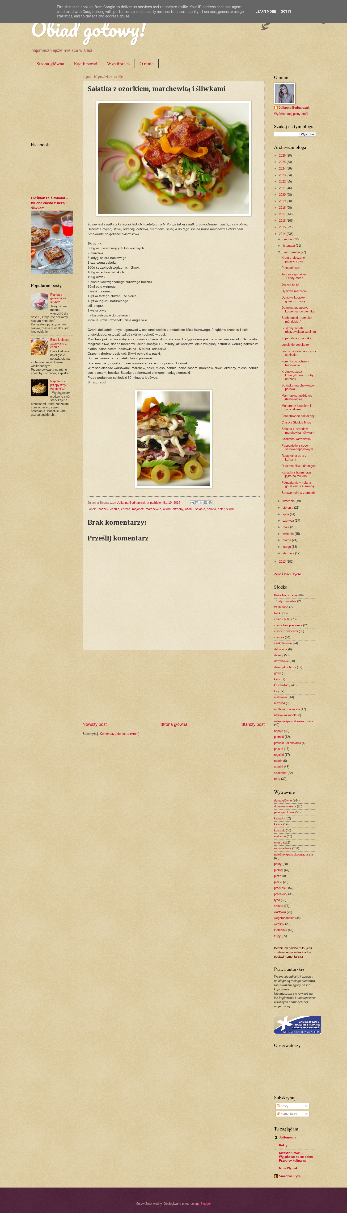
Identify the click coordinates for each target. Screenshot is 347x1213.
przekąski (280, 888)
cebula (114, 509)
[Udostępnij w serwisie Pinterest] (210, 502)
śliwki (230, 509)
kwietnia (289, 534)
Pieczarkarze (291, 268)
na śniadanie (282, 848)
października (292, 252)
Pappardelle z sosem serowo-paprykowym (297, 447)
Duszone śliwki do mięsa (299, 466)
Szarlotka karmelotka (296, 439)
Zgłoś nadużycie (287, 574)
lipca (286, 514)
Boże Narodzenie (285, 595)
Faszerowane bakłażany (298, 416)
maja (286, 527)
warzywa (280, 912)
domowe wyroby (285, 806)
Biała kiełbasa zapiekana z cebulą (59, 343)
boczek (103, 509)
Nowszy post (95, 724)
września (289, 501)
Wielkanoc (281, 607)
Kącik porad (85, 63)
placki (278, 882)
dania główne (283, 800)
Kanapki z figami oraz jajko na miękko (296, 474)
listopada (289, 245)
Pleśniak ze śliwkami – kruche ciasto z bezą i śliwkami (49, 203)
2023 (283, 175)
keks (277, 679)
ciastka (279, 637)
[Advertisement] (173, 685)
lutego (287, 546)
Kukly (283, 1145)
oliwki (167, 509)
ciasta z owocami (286, 631)
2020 (283, 194)
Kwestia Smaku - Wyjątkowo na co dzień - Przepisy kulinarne (297, 1156)
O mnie (147, 63)
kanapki (279, 818)
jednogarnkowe (284, 812)
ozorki (189, 509)
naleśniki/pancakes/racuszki (293, 721)
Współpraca (118, 63)
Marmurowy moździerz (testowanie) (297, 397)
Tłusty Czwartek (285, 601)
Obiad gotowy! (88, 28)
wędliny (279, 924)
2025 (283, 162)
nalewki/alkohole (285, 715)
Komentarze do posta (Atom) (119, 733)
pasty (278, 864)
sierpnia (288, 507)
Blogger (205, 1203)
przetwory (280, 894)
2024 (283, 168)
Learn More (266, 11)
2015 (283, 227)
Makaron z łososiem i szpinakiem (296, 407)
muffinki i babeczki (287, 709)
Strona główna (50, 63)
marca (287, 540)
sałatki (211, 509)
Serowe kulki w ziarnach (298, 492)
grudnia (288, 239)
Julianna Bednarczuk (294, 107)
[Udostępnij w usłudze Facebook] (205, 502)
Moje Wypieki (289, 1168)
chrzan (125, 509)
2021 (283, 188)
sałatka (200, 509)
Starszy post (253, 724)
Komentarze (288, 1113)
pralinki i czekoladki (287, 743)
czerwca (289, 520)
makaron (280, 836)
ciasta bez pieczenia (288, 625)
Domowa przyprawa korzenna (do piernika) (298, 309)
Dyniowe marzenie (294, 291)
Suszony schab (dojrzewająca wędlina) (299, 329)
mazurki (279, 703)
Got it (286, 11)
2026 (283, 155)
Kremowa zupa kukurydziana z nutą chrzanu (297, 375)
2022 (283, 181)
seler (221, 509)
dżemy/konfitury (285, 667)
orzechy (178, 509)
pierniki (279, 737)
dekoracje (280, 649)
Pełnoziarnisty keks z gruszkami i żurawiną (298, 484)
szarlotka (280, 773)
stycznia (289, 553)
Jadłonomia (287, 1137)
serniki (278, 767)
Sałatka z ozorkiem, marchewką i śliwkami (298, 430)
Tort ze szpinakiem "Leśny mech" (295, 276)
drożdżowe (281, 661)
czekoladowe (283, 643)
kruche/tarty (282, 685)
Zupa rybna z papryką (296, 338)
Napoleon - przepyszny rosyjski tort (58, 384)
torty (277, 779)
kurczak (279, 830)
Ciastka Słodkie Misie (296, 422)
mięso (278, 842)
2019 (283, 201)
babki (277, 613)
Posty (283, 1106)
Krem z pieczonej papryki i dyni (293, 259)
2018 (283, 207)
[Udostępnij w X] (201, 502)
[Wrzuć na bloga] (196, 502)
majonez (138, 509)
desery (278, 655)
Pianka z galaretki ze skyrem (58, 298)
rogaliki (279, 754)
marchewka (153, 509)
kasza (278, 824)
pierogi (278, 870)
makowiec (281, 697)
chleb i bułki (282, 619)
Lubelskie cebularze (295, 344)
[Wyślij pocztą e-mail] (192, 502)
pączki (278, 749)
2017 (283, 214)
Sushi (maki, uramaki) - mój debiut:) (297, 319)
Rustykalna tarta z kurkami (294, 457)
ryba (277, 900)
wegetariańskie (284, 918)
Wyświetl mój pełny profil (291, 114)
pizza (277, 876)
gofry (277, 673)
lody (277, 691)
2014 (283, 234)
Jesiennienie (290, 284)
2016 (283, 220)
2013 (283, 561)
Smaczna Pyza (289, 1176)
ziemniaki (280, 930)
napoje (278, 731)
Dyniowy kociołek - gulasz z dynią (294, 299)
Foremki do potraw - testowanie (295, 363)
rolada (278, 761)
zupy (277, 936)
